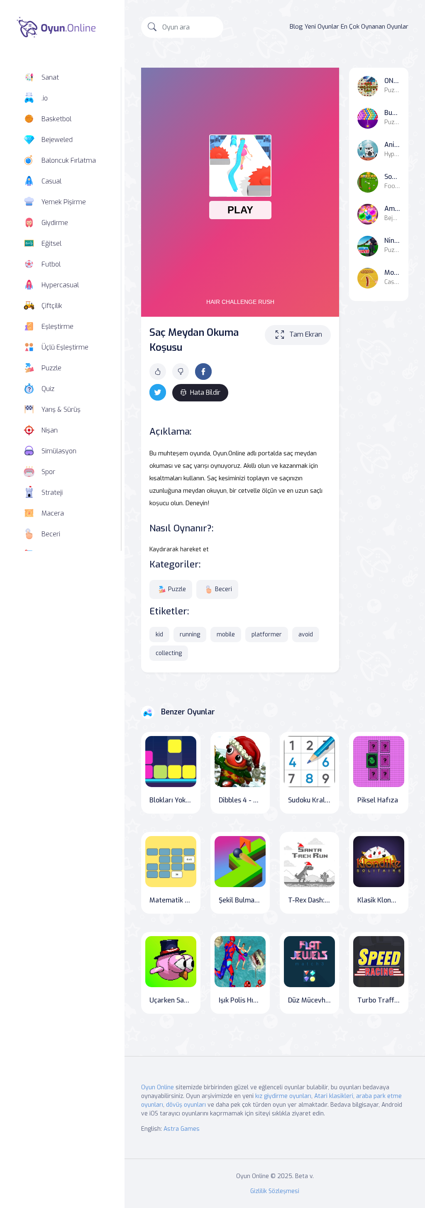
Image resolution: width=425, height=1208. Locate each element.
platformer (267, 634)
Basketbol (56, 119)
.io (45, 98)
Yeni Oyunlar (322, 26)
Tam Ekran (305, 334)
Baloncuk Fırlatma (69, 160)
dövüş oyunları (186, 1105)
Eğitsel (51, 243)
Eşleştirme (57, 326)
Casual (51, 181)
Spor (48, 471)
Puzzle (51, 368)
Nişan (50, 430)
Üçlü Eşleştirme (65, 347)
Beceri (51, 534)
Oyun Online (157, 1087)
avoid (305, 634)
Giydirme (55, 222)
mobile (226, 634)
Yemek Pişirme (64, 202)
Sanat (50, 77)
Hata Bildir (205, 392)
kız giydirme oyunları (283, 1096)
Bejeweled (57, 139)
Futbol (51, 264)
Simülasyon (59, 451)
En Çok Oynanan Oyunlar (374, 26)
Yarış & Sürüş (61, 409)
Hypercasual (60, 285)
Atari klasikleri (333, 1096)
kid (159, 634)
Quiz (48, 388)
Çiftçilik (52, 305)
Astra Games (182, 1129)
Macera (53, 513)
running (190, 634)
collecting (169, 653)
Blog (296, 26)
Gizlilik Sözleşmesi (274, 1191)
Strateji (52, 492)
